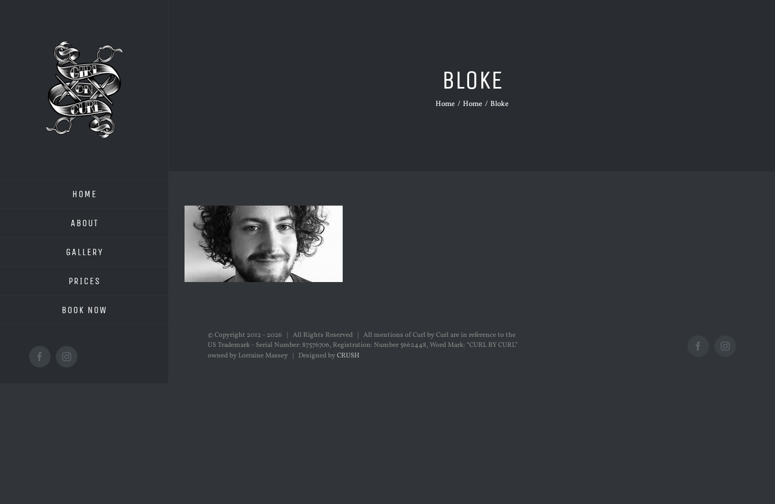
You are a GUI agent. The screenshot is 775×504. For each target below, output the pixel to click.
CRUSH (348, 356)
